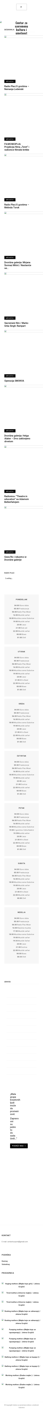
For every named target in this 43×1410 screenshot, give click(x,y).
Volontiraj (6, 1264)
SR (21, 7)
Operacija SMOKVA (14, 380)
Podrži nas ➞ (19, 1146)
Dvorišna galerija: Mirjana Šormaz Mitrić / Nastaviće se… (17, 265)
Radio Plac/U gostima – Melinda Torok (16, 206)
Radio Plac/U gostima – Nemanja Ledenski (16, 88)
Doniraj (5, 1261)
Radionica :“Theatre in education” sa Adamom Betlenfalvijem (16, 499)
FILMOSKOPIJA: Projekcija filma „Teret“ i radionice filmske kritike (16, 147)
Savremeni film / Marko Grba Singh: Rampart (16, 324)
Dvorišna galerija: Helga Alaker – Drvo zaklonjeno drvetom (17, 438)
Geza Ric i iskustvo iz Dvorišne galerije (15, 558)
